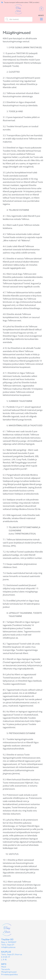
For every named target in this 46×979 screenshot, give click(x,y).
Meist (3, 966)
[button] (41, 19)
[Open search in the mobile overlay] (18, 19)
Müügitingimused (8, 972)
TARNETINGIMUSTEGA (25, 533)
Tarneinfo (5, 969)
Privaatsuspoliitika (9, 974)
